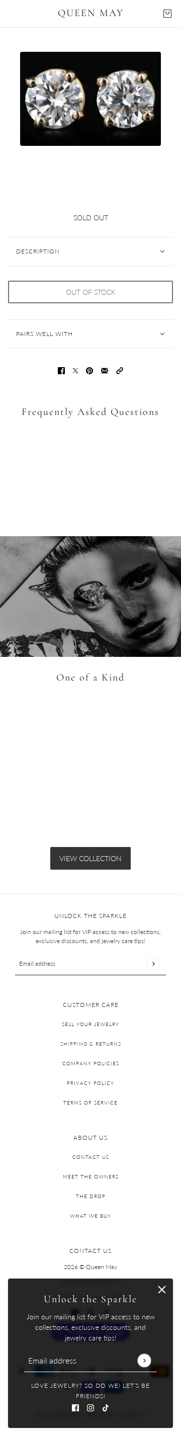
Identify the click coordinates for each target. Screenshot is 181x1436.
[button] (119, 370)
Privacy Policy (90, 1083)
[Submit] (144, 1360)
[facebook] (75, 1406)
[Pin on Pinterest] (89, 370)
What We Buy (90, 1216)
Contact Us (90, 1157)
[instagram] (90, 1406)
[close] (162, 1290)
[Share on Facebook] (61, 370)
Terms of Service (90, 1103)
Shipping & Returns (90, 1044)
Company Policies (90, 1063)
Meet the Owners (91, 1176)
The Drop (91, 1196)
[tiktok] (105, 1406)
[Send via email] (104, 370)
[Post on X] (75, 370)
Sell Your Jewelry (90, 1024)
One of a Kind (90, 677)
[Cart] (167, 13)
